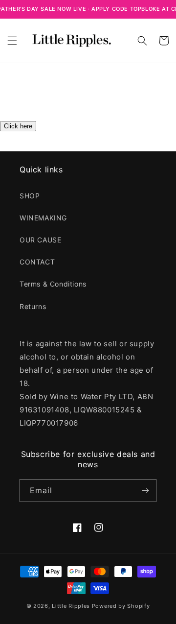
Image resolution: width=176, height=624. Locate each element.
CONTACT (37, 262)
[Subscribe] (145, 490)
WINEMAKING (43, 218)
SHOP (30, 196)
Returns (33, 306)
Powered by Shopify (121, 605)
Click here (18, 126)
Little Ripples (71, 605)
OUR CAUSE (40, 240)
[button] (12, 40)
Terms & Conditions (53, 284)
